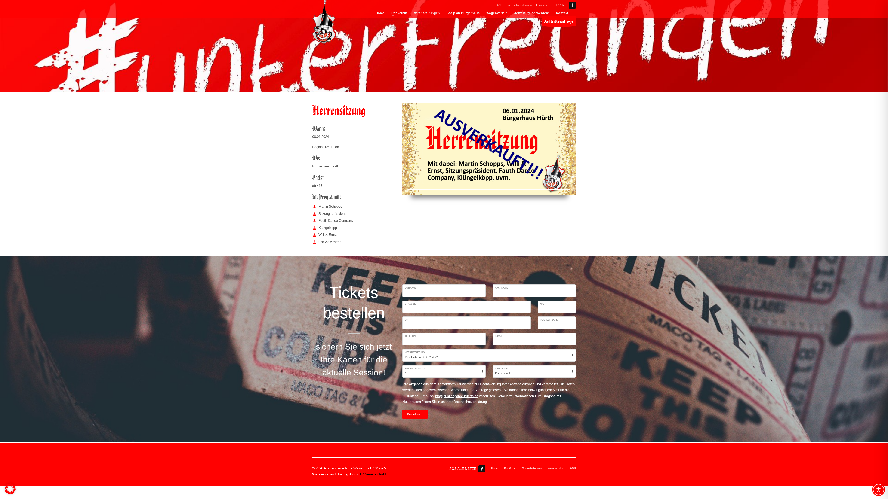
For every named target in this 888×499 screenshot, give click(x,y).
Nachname (501, 287)
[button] (10, 489)
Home (494, 468)
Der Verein (510, 468)
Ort (407, 320)
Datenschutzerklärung (519, 5)
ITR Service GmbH (373, 474)
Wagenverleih (556, 468)
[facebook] (572, 5)
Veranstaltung (415, 352)
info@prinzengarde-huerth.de (456, 396)
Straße (410, 304)
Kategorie (502, 368)
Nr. (542, 304)
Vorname (410, 287)
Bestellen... (415, 414)
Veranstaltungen (532, 468)
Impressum (542, 5)
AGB (499, 5)
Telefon (410, 336)
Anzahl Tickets (415, 368)
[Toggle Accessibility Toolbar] (879, 490)
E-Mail (499, 336)
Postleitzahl (549, 320)
